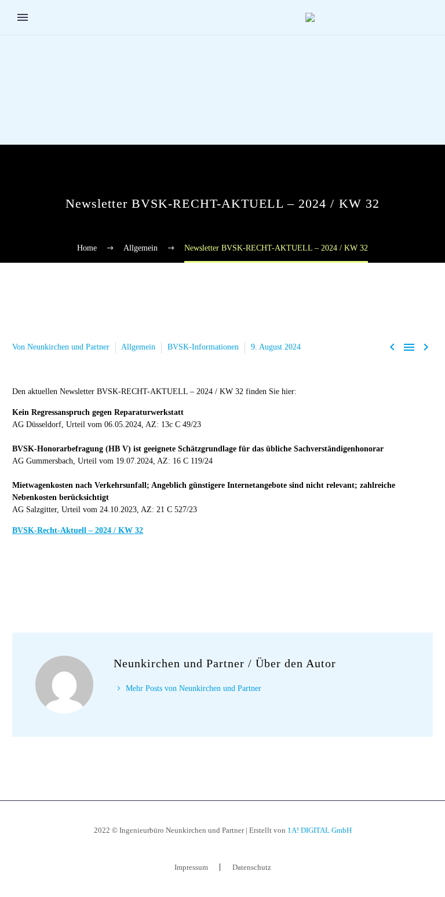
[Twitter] (37, 575)
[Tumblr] (71, 575)
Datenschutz (251, 867)
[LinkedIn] (89, 575)
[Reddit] (106, 575)
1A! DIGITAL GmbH (319, 830)
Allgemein (138, 347)
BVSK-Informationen (203, 347)
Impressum (191, 867)
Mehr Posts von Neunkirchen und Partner (193, 688)
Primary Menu (22, 17)
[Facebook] (19, 575)
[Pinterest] (54, 575)
